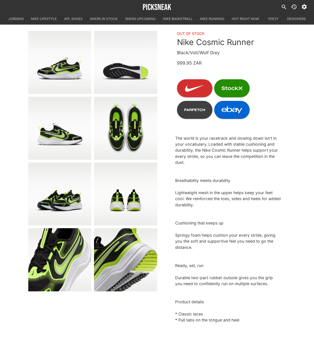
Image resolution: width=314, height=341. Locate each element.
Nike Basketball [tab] (178, 19)
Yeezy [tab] (273, 19)
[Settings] (304, 7)
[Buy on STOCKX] (232, 88)
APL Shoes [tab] (73, 19)
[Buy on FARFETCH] (194, 110)
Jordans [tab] (16, 19)
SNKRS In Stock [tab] (104, 19)
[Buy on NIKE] (194, 88)
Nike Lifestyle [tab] (44, 19)
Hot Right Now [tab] (245, 19)
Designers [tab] (296, 19)
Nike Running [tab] (212, 19)
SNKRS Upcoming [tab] (140, 19)
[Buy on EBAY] (232, 110)
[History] (294, 7)
